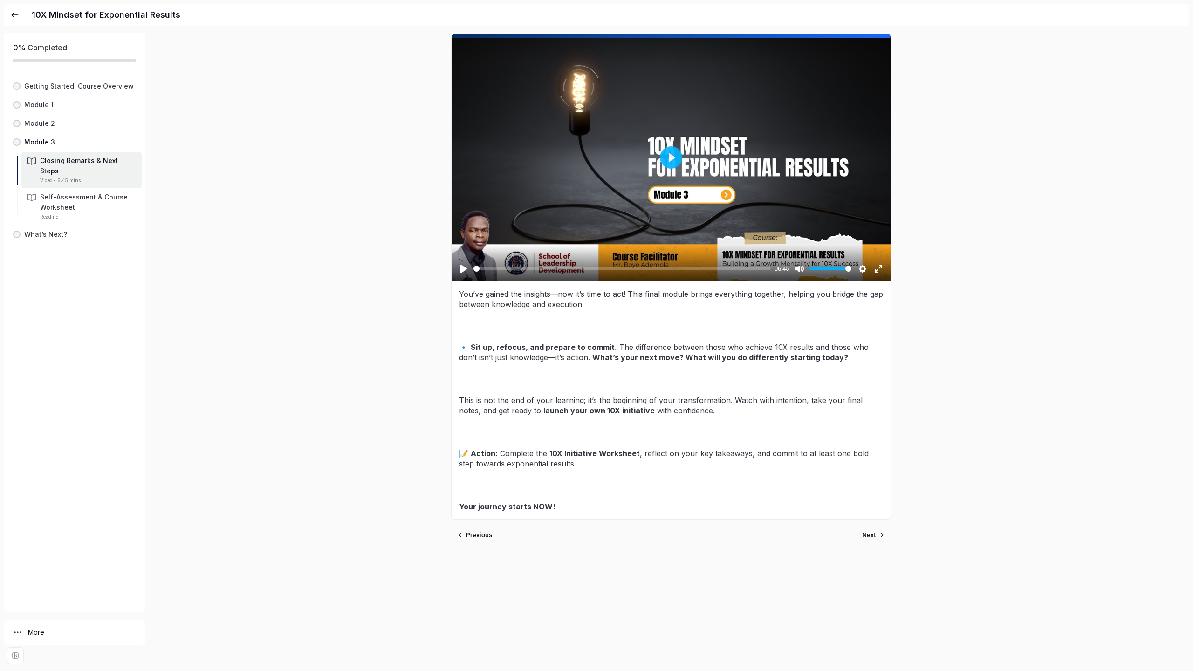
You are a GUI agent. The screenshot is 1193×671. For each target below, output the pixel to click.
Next (869, 535)
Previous (479, 535)
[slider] (622, 268)
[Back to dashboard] (15, 15)
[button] (74, 86)
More (36, 632)
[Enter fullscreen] (15, 656)
